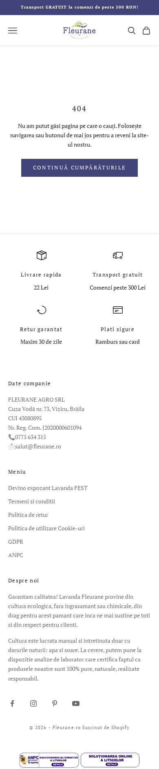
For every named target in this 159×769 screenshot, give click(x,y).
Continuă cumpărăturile (79, 167)
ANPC (15, 555)
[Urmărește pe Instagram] (33, 703)
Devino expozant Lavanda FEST (48, 488)
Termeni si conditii (31, 501)
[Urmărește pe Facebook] (12, 703)
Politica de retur (28, 515)
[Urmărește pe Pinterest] (55, 703)
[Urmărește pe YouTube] (76, 703)
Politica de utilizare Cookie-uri (46, 528)
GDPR (15, 541)
